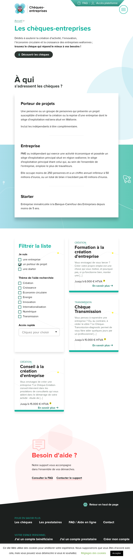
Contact (108, 522)
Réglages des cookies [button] (93, 553)
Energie (27, 297)
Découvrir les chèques (35, 54)
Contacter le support (69, 478)
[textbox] (39, 332)
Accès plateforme (107, 3)
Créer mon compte (117, 539)
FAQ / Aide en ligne (82, 522)
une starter (29, 269)
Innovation (29, 302)
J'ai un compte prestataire (78, 539)
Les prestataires (50, 522)
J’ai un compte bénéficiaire (34, 539)
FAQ (85, 3)
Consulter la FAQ (42, 478)
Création (28, 283)
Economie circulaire (35, 292)
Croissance (29, 287)
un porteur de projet (35, 264)
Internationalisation (34, 307)
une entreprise (32, 259)
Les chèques (23, 522)
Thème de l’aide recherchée (36, 278)
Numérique (29, 311)
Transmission (30, 316)
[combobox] (39, 332)
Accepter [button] (116, 553)
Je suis (23, 254)
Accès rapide (27, 325)
